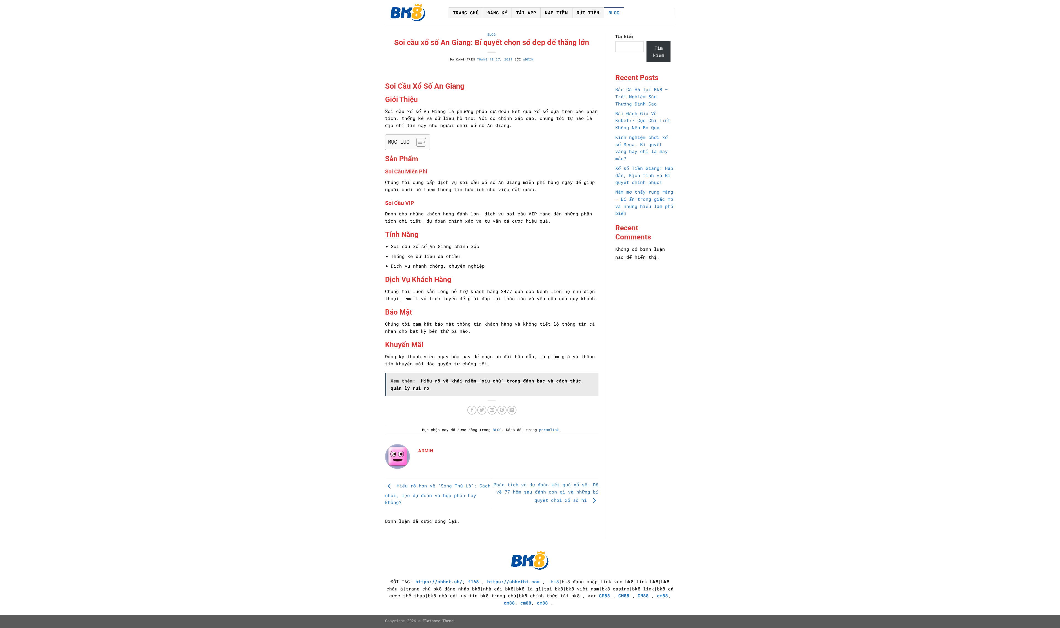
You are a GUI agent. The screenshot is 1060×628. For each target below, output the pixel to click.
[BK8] (412, 12)
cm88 (662, 595)
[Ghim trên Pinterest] (502, 410)
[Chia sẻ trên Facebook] (471, 410)
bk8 (555, 581)
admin (528, 59)
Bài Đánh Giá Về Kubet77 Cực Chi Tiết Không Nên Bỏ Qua (643, 120)
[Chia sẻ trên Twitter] (481, 410)
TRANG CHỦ (466, 12)
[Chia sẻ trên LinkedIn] (511, 410)
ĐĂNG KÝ (497, 12)
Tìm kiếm (624, 36)
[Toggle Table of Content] (418, 142)
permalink (549, 430)
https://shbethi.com (513, 581)
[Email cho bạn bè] (492, 410)
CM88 (604, 595)
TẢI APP (526, 12)
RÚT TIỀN (588, 12)
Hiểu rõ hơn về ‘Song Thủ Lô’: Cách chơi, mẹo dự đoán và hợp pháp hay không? (438, 494)
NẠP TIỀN (556, 12)
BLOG (614, 12)
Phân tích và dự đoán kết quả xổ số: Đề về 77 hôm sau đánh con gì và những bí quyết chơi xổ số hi (546, 492)
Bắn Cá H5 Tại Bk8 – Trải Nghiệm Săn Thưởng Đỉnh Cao (641, 96)
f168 (473, 581)
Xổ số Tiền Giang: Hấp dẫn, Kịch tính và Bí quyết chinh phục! (644, 175)
